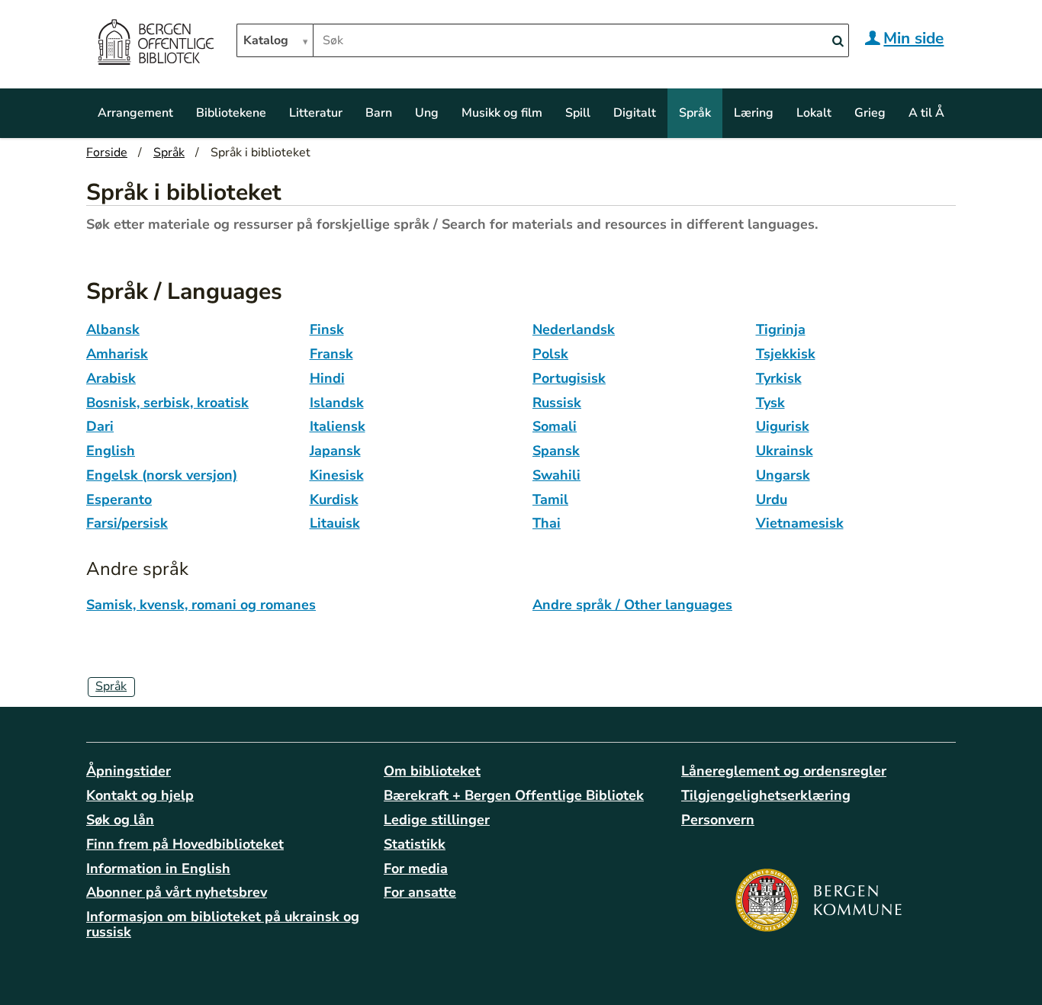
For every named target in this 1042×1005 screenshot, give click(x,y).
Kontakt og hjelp (140, 795)
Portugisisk (569, 378)
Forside (106, 152)
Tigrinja (781, 329)
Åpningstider (128, 771)
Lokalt (813, 112)
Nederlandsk (573, 329)
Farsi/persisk (127, 523)
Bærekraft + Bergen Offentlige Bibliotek (514, 795)
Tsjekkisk (785, 354)
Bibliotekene (231, 112)
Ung (427, 112)
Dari (100, 426)
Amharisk (117, 354)
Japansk (335, 450)
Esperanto (119, 499)
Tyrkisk (779, 378)
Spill (577, 112)
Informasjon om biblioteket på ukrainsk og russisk (222, 924)
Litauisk (335, 523)
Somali (554, 426)
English (110, 450)
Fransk (331, 354)
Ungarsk (783, 475)
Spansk (556, 450)
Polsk (550, 354)
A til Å (926, 112)
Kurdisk (334, 499)
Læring (753, 112)
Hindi (327, 378)
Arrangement (135, 112)
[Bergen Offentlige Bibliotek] (155, 44)
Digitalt (634, 112)
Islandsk (337, 402)
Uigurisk (782, 426)
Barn (378, 112)
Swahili (556, 475)
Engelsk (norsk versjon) (161, 475)
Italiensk (337, 426)
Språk (695, 112)
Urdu (771, 499)
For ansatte (420, 892)
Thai (546, 523)
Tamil (550, 499)
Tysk (770, 402)
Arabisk (111, 378)
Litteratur (316, 112)
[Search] (837, 41)
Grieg (870, 112)
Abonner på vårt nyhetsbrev (176, 892)
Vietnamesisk (800, 523)
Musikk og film (502, 112)
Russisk (556, 402)
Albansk (113, 329)
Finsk (327, 329)
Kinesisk (337, 475)
